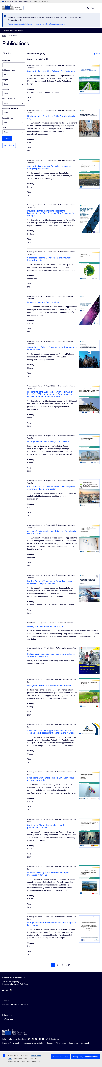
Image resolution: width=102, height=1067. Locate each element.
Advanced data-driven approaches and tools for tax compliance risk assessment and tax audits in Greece (51, 731)
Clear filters (9, 145)
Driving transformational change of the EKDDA (48, 441)
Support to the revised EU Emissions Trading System (51, 71)
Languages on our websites (33, 1043)
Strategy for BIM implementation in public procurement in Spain (46, 826)
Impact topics (7, 118)
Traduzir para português (16, 24)
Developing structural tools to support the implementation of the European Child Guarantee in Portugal (50, 213)
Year (4, 127)
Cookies (50, 1043)
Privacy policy (61, 1043)
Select (6, 74)
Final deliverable (8, 99)
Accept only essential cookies (85, 1057)
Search (7, 138)
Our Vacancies (7, 1019)
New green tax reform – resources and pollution (49, 685)
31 (69, 965)
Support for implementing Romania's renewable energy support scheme (49, 167)
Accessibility (85, 1043)
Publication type (8, 70)
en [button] (88, 8)
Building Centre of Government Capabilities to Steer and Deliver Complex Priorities (50, 582)
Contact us (55, 1039)
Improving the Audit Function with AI (43, 302)
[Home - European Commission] (14, 7)
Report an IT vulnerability (11, 1043)
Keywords (6, 61)
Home (4, 35)
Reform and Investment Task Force (15, 1004)
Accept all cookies (60, 1057)
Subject (5, 80)
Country (5, 89)
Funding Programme (10, 108)
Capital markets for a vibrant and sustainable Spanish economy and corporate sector (51, 487)
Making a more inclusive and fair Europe (45, 626)
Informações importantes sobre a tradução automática (45, 24)
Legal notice (73, 1043)
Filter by (6, 53)
